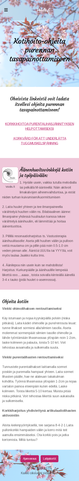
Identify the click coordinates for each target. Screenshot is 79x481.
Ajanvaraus (30, 458)
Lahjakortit (49, 458)
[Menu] (6, 10)
